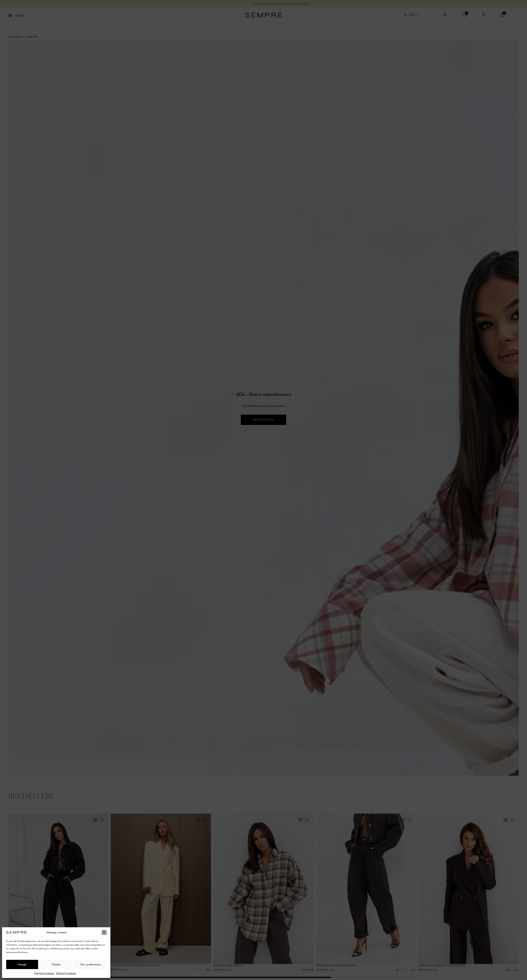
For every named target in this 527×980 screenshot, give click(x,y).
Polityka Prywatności (44, 973)
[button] (104, 932)
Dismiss (56, 964)
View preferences (90, 964)
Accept (22, 964)
